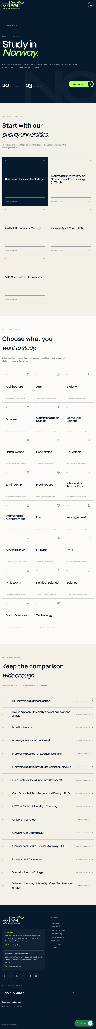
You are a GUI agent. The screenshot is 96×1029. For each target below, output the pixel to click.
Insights (54, 948)
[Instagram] (23, 975)
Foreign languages (57, 937)
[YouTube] (36, 975)
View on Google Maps (14, 945)
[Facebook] (4, 975)
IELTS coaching (56, 934)
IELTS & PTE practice (58, 930)
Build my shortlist (77, 84)
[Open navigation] (91, 5)
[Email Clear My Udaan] (29, 975)
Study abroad (55, 923)
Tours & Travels (56, 941)
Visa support (55, 927)
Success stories (56, 944)
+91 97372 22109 (13, 992)
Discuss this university (11, 201)
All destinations (11, 25)
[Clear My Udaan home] (13, 5)
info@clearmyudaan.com (11, 1002)
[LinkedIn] (17, 975)
